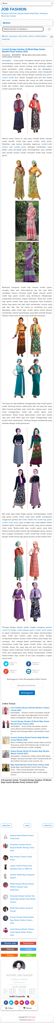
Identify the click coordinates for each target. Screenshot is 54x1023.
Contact (28, 949)
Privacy (10, 955)
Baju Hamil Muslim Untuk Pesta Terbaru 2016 (30, 765)
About (28, 955)
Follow (10, 1008)
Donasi (29, 1008)
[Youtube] (22, 1002)
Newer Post (6, 825)
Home (27, 825)
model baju (16, 57)
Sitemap (10, 949)
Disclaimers (28, 943)
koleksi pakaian (7, 57)
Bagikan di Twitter (13, 663)
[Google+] (16, 1002)
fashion (43, 55)
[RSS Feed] (32, 1002)
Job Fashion (13, 9)
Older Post (47, 825)
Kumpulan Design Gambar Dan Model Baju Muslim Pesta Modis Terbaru (22, 899)
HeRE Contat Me (17, 996)
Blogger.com (31, 1020)
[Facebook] (6, 1002)
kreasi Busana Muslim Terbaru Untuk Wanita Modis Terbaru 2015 (22, 932)
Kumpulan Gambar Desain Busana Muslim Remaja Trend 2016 (22, 847)
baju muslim (36, 55)
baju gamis (28, 55)
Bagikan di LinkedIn (35, 671)
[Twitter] (11, 1002)
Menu (7, 23)
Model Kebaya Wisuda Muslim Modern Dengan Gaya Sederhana (22, 887)
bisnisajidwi (6, 60)
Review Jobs (10, 943)
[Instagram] (27, 1002)
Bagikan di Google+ (13, 671)
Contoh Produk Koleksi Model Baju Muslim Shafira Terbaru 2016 (22, 920)
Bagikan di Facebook (35, 663)
